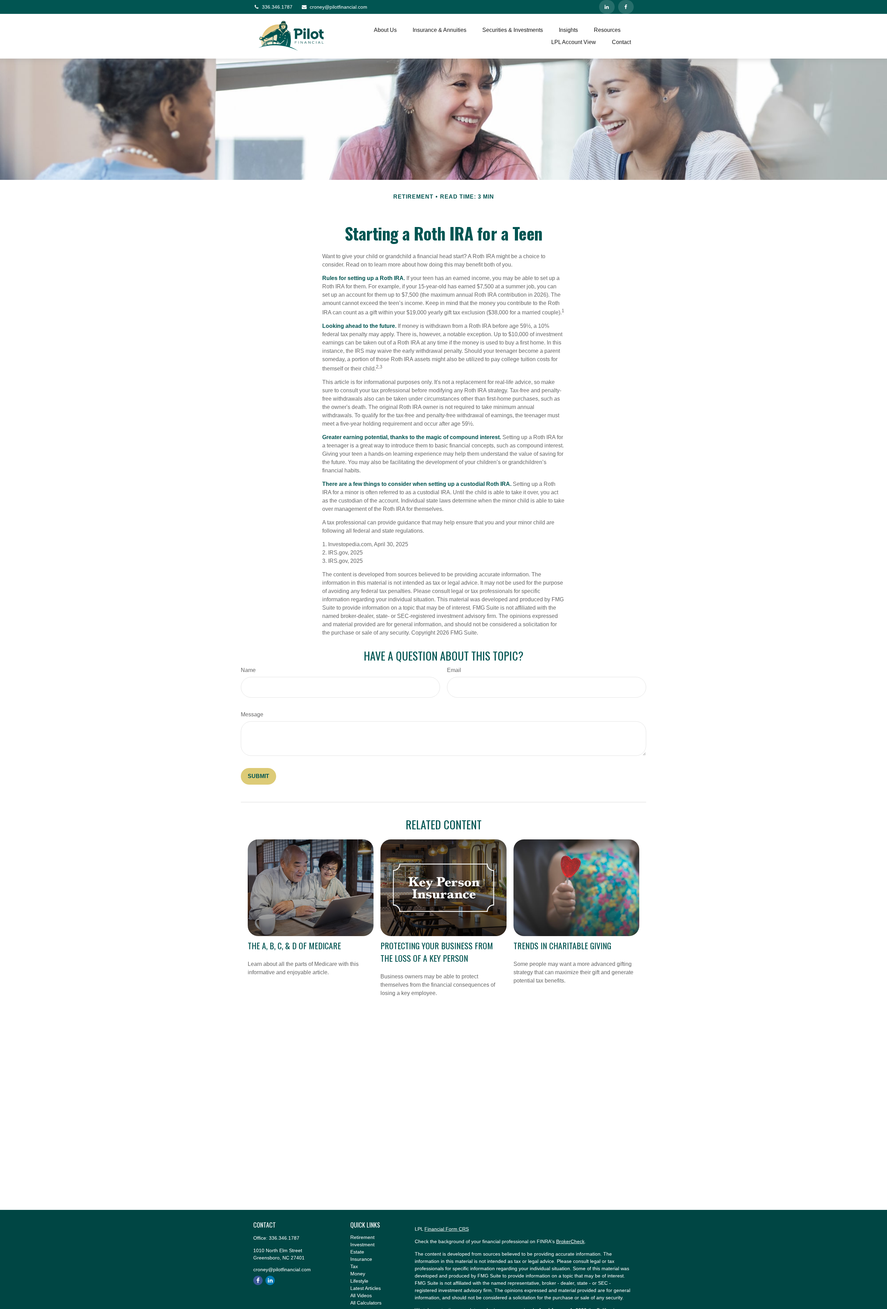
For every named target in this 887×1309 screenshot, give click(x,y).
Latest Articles (365, 1288)
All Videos (361, 1295)
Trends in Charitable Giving (562, 945)
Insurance (361, 1259)
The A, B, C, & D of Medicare (294, 945)
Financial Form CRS (446, 1229)
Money (357, 1273)
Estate (357, 1252)
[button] (385, 30)
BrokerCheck (570, 1241)
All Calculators (365, 1303)
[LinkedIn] (607, 7)
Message (252, 714)
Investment (362, 1244)
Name (248, 670)
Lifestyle (359, 1281)
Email (454, 670)
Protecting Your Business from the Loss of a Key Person (436, 951)
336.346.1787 (277, 7)
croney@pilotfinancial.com (338, 7)
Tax (354, 1266)
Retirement (362, 1237)
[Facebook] (626, 7)
